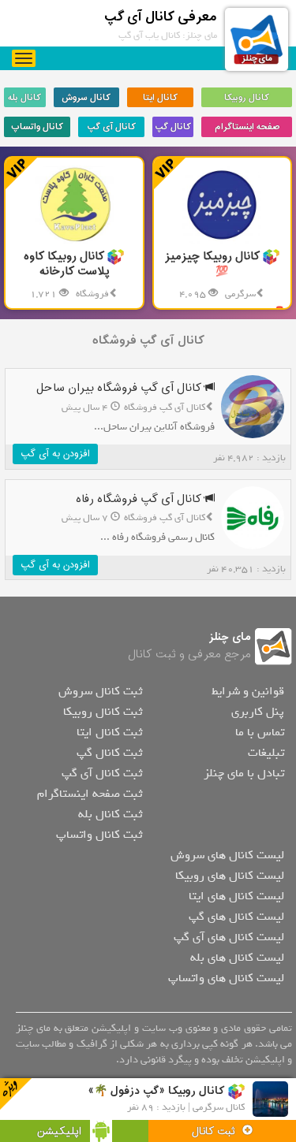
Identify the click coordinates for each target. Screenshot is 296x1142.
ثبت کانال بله (110, 814)
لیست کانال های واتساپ (226, 978)
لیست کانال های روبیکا (229, 875)
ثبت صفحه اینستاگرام (89, 793)
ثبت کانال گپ (109, 752)
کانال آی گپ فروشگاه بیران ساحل (120, 388)
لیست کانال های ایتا (236, 896)
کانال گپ (173, 127)
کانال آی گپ (111, 127)
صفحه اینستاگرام (247, 127)
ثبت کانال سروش (100, 691)
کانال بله (24, 97)
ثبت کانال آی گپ (102, 773)
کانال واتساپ (37, 127)
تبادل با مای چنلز (244, 773)
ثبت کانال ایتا (109, 732)
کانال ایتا (160, 97)
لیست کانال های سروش (227, 855)
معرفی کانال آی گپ (160, 17)
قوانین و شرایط (248, 691)
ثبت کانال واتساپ (99, 834)
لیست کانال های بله (237, 957)
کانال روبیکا (246, 97)
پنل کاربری (257, 711)
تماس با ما (259, 732)
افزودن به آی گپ (55, 454)
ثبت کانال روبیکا (102, 711)
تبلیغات (266, 752)
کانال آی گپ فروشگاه (148, 340)
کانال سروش (86, 97)
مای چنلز (230, 637)
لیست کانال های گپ (236, 916)
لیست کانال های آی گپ (229, 937)
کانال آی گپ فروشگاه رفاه (140, 499)
